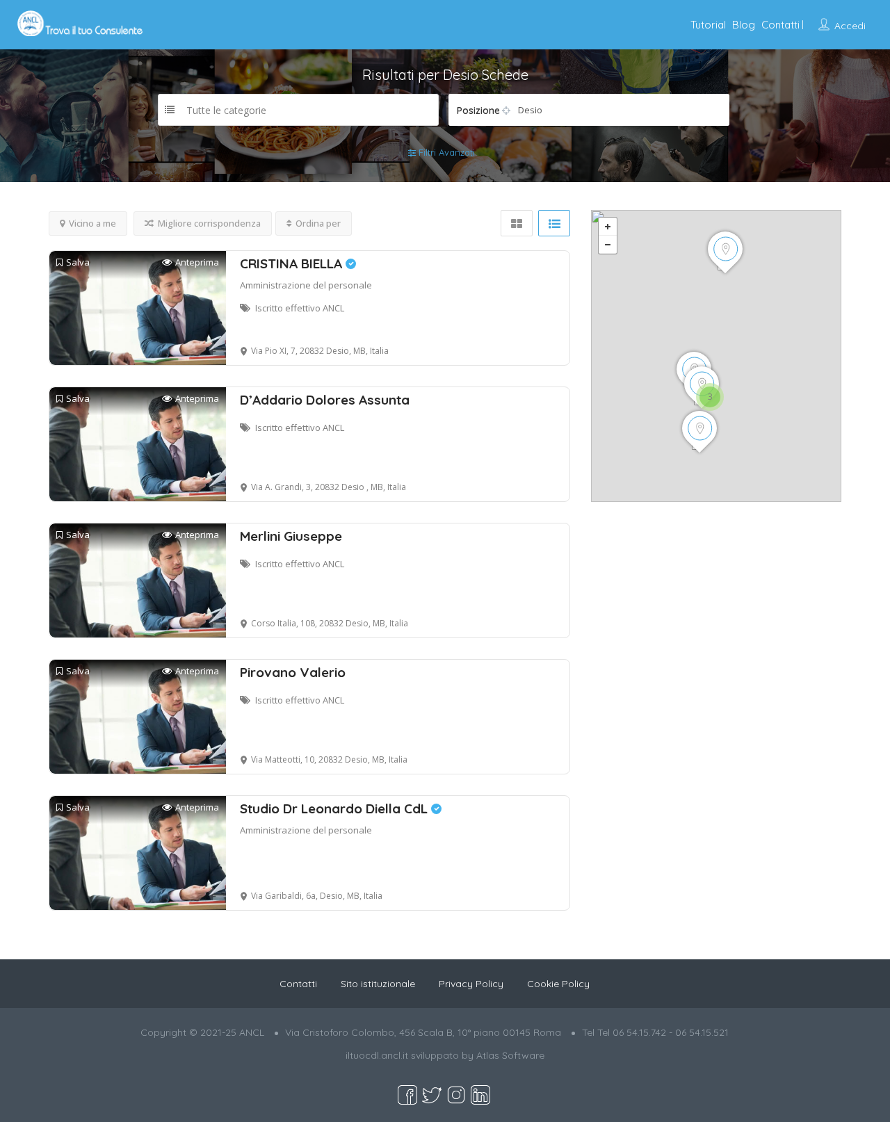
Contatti (780, 24)
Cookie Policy (558, 983)
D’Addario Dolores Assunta (325, 399)
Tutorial (708, 24)
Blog (743, 24)
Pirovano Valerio (293, 672)
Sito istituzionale (378, 983)
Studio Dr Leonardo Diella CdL (335, 808)
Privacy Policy (471, 983)
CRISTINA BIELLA (293, 263)
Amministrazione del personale (306, 285)
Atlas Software (510, 1055)
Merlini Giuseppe (291, 536)
